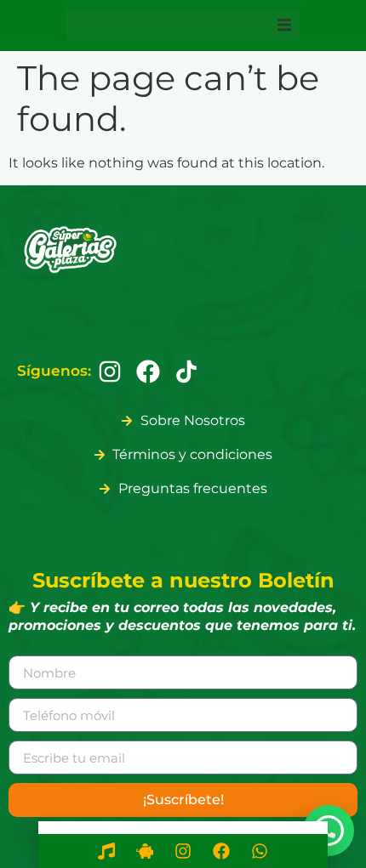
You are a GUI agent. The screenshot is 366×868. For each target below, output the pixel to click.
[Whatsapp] (260, 851)
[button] (284, 24)
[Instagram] (110, 371)
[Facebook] (148, 371)
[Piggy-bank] (145, 851)
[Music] (106, 851)
